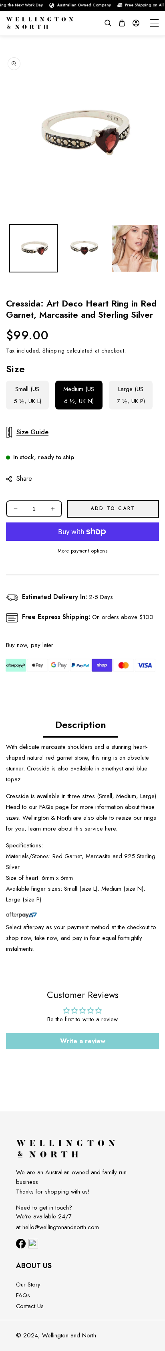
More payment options (82, 551)
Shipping (53, 351)
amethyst (112, 768)
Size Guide (32, 432)
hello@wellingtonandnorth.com (60, 1227)
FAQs (46, 807)
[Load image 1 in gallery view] (33, 248)
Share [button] (24, 478)
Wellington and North (69, 1335)
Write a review (82, 1041)
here (110, 828)
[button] (108, 23)
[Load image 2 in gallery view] (84, 248)
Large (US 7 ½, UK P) (131, 395)
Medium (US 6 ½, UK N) (78, 395)
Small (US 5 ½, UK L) (27, 395)
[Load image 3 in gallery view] (135, 248)
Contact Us (30, 1306)
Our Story (28, 1284)
